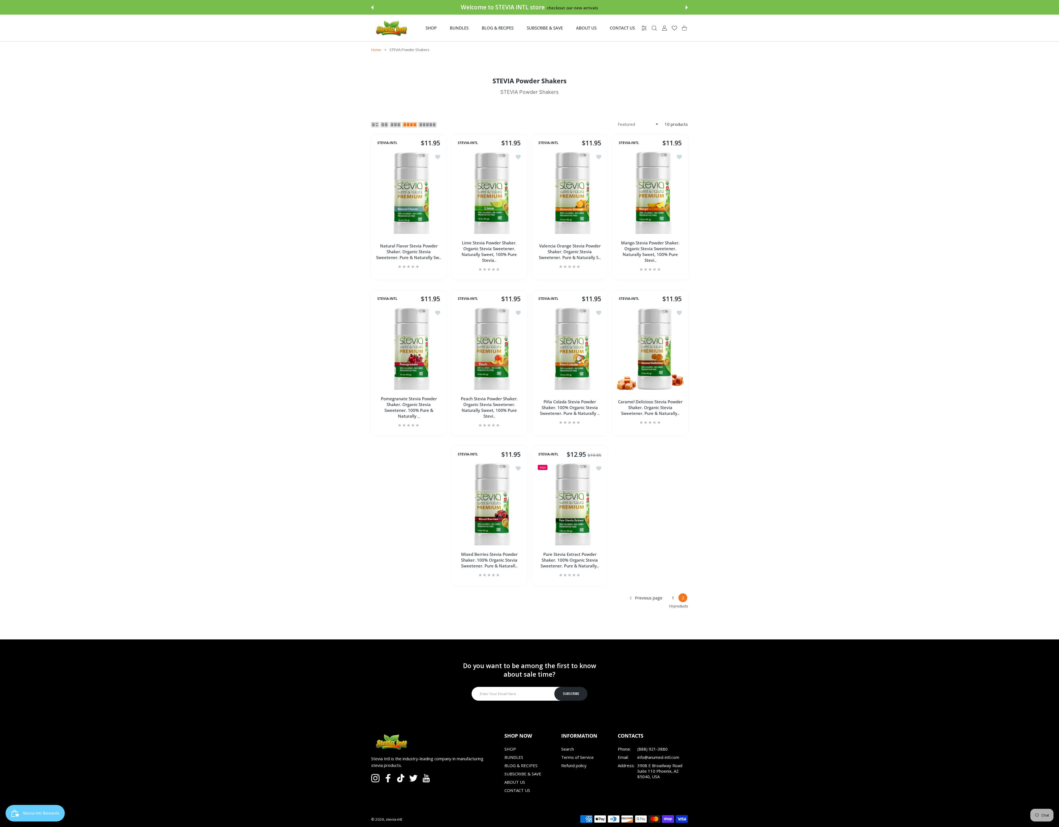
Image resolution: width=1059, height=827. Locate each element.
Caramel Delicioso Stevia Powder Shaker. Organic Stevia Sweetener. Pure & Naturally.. (650, 407)
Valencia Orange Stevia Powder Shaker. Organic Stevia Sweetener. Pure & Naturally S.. (570, 251)
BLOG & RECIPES (520, 765)
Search (567, 749)
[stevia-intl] (391, 28)
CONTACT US (517, 790)
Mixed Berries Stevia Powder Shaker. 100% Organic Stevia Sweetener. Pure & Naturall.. (489, 560)
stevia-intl (394, 819)
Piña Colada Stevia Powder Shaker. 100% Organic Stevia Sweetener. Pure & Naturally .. (570, 407)
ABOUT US (514, 782)
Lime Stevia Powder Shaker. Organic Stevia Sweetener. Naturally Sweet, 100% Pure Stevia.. (489, 251)
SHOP (510, 749)
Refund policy (574, 765)
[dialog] (654, 28)
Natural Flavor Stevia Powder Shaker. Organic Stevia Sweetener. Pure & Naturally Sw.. (408, 251)
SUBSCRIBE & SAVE (522, 774)
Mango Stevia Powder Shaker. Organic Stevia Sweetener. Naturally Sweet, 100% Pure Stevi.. (650, 251)
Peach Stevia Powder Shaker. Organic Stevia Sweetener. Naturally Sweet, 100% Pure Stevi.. (489, 407)
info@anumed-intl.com (658, 757)
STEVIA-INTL (387, 143)
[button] (372, 7)
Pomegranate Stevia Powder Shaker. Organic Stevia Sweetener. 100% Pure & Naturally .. (409, 407)
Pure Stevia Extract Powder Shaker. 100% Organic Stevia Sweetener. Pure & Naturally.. (570, 560)
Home (376, 49)
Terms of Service (577, 757)
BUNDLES (513, 757)
